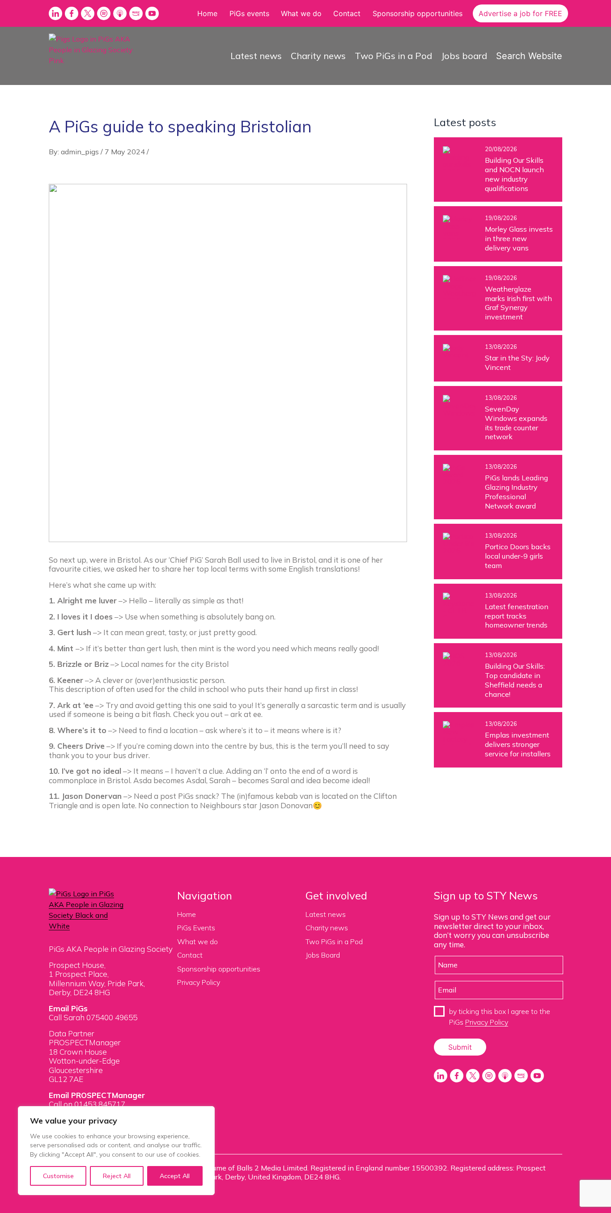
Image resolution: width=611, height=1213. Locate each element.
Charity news (318, 55)
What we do (301, 13)
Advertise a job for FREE (520, 13)
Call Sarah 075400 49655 (93, 1017)
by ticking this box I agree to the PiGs (499, 1016)
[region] (116, 1150)
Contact (347, 13)
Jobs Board (323, 954)
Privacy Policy (198, 982)
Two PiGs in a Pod (393, 55)
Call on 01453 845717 (87, 1104)
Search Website (529, 56)
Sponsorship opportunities (417, 13)
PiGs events (249, 13)
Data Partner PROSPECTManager (85, 1038)
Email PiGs (68, 1008)
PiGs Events (196, 927)
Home (207, 13)
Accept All (175, 1176)
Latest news (256, 55)
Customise (58, 1176)
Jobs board (464, 55)
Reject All (117, 1176)
